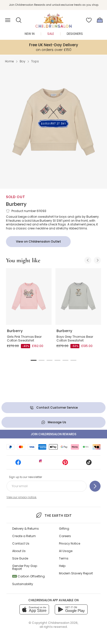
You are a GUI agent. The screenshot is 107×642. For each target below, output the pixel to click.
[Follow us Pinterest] (65, 464)
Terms (63, 558)
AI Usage (65, 551)
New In (30, 34)
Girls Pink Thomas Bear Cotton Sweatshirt (24, 338)
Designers (75, 34)
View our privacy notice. (21, 497)
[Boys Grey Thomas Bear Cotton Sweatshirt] (78, 296)
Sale (50, 34)
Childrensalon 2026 (63, 623)
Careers (65, 536)
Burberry (16, 204)
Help (62, 566)
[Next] (97, 260)
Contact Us (20, 543)
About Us (19, 551)
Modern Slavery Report (76, 573)
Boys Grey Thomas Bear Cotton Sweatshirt (74, 338)
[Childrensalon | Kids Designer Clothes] (53, 18)
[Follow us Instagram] (42, 464)
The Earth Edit (58, 515)
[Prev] (87, 260)
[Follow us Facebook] (18, 464)
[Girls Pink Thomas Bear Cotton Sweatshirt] (29, 296)
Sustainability (22, 584)
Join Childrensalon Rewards (53, 434)
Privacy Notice (69, 543)
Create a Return (24, 536)
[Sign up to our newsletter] (95, 486)
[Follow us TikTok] (89, 464)
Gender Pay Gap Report (24, 567)
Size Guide (20, 558)
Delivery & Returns (25, 528)
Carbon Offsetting (29, 576)
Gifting (64, 528)
